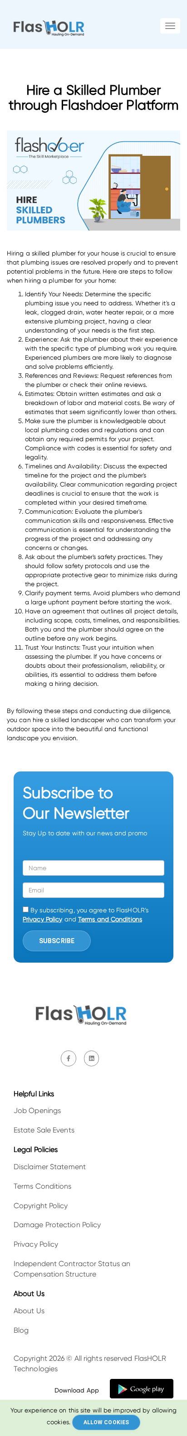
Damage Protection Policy (57, 1224)
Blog (21, 1330)
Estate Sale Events (44, 1130)
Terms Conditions (43, 1186)
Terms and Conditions (110, 919)
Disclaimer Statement (50, 1166)
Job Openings (37, 1110)
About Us (29, 1310)
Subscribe (56, 940)
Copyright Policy (41, 1205)
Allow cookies (106, 1422)
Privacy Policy (42, 919)
